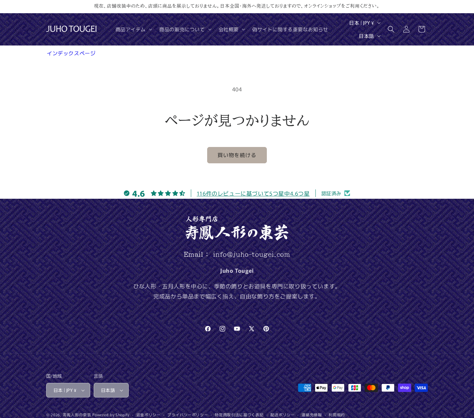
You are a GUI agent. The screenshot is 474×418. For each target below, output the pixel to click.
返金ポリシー (148, 414)
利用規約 (337, 414)
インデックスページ (71, 53)
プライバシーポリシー (187, 414)
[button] (133, 29)
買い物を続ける (237, 154)
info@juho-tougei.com (251, 254)
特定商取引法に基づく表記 (239, 414)
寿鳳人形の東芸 (77, 414)
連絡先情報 (312, 414)
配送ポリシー (282, 414)
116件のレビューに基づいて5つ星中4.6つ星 (253, 193)
